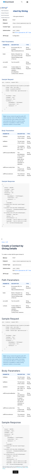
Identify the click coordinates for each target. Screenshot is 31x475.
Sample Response (5, 17)
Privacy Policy (20, 467)
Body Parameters (5, 15)
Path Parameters (5, 10)
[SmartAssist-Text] (9, 2)
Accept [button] (15, 472)
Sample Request (5, 13)
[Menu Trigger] (27, 2)
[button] (21, 2)
